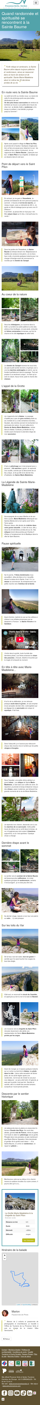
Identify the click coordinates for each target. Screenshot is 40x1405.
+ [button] (4, 1255)
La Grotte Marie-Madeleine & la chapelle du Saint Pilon (19, 1214)
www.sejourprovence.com (12, 1386)
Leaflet (18, 1304)
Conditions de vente (20, 1352)
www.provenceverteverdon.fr (19, 1384)
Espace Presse (27, 1354)
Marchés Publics (13, 1356)
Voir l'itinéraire (29, 1240)
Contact (4, 1350)
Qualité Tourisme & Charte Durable (17, 1353)
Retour (7, 1339)
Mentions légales (14, 1350)
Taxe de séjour (26, 1356)
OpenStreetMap (26, 1304)
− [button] (4, 1258)
